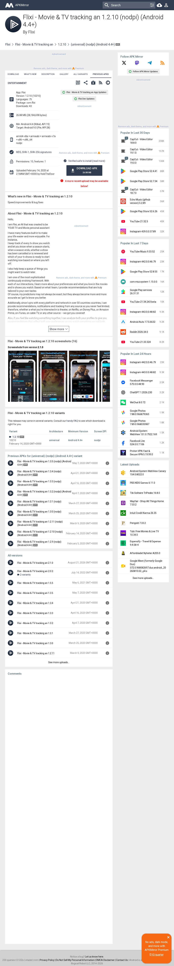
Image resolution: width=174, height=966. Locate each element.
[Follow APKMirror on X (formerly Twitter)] (124, 64)
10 (31, 161)
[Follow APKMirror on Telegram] (150, 64)
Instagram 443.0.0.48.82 (143, 311)
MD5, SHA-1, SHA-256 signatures (34, 152)
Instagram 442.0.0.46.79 (143, 261)
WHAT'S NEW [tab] (30, 74)
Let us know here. (94, 956)
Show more (57, 329)
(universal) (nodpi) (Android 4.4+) (93, 44)
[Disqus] (59, 809)
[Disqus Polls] (59, 721)
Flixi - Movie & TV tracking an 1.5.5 (35, 583)
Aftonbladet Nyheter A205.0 (145, 553)
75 (30, 99)
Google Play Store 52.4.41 (143, 171)
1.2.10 (62, 44)
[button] (78, 83)
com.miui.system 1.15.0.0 (143, 281)
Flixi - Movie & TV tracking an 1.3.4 (35, 603)
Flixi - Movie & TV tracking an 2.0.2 (35, 571)
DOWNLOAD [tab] (13, 74)
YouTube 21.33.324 (140, 342)
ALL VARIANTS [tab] (80, 74)
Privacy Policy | (48, 960)
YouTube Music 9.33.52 (142, 251)
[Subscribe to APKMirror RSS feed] (162, 64)
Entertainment (17, 83)
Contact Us (122, 960)
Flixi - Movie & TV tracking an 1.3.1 (35, 633)
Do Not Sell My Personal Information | (76, 960)
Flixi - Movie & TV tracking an (34, 44)
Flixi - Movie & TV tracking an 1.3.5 (35, 593)
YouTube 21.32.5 (139, 221)
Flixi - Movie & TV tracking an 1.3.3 (35, 613)
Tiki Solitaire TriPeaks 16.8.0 (145, 493)
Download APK (87, 170)
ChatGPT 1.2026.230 (141, 392)
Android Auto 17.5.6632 (142, 322)
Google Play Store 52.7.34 (143, 181)
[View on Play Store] (93, 83)
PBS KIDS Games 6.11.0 (142, 482)
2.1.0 (40, 347)
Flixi (31, 32)
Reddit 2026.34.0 (139, 332)
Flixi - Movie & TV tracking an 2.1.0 (35, 563)
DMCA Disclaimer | (106, 960)
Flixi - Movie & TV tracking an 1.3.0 (35, 643)
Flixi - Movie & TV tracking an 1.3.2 (35, 623)
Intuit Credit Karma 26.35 (143, 513)
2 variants (25, 574)
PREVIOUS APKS (101, 74)
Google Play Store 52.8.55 (143, 271)
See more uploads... (58, 662)
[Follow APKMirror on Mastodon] (137, 64)
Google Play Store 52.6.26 (143, 211)
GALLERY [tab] (64, 74)
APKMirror (22, 5)
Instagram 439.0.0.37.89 (143, 231)
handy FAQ (72, 420)
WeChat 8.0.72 (137, 402)
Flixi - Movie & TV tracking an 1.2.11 (36, 653)
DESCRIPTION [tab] (48, 74)
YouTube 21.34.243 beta (143, 301)
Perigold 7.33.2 (138, 523)
